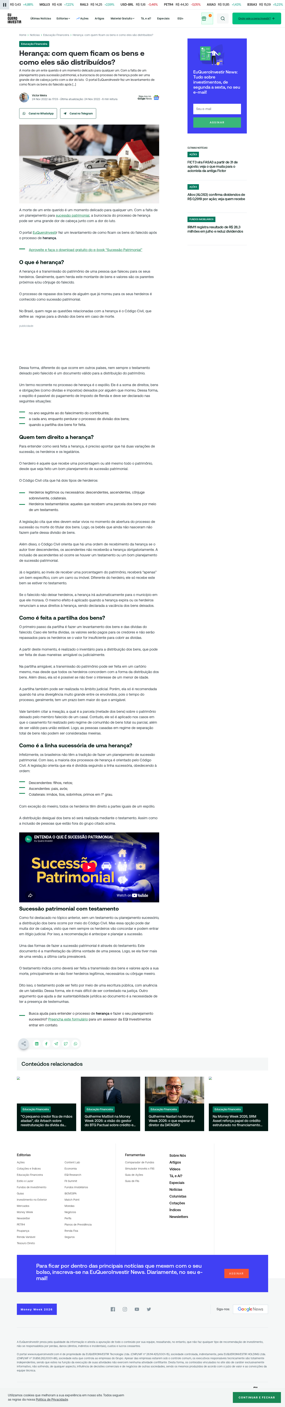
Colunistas (177, 1196)
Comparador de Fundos (139, 1162)
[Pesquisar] (223, 18)
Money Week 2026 (37, 1309)
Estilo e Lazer (25, 1181)
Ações (21, 1162)
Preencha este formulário (68, 1019)
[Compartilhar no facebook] (46, 1044)
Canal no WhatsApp (41, 113)
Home (22, 35)
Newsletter (23, 1218)
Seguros (70, 1237)
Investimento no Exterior (32, 1199)
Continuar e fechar (257, 1397)
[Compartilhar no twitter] (66, 1044)
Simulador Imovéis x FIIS (139, 1168)
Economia (71, 1168)
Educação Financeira (56, 35)
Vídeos (174, 1169)
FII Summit (71, 1181)
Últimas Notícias (40, 18)
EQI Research (73, 1174)
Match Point (72, 1199)
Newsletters (178, 1217)
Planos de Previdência (78, 1224)
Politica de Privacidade (52, 1399)
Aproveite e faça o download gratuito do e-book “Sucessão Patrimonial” (85, 250)
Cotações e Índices (29, 1168)
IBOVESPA (71, 1193)
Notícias (35, 35)
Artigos (99, 18)
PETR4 (21, 1224)
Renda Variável (26, 1237)
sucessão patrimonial (72, 215)
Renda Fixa (71, 1230)
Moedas (69, 1205)
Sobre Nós (177, 1155)
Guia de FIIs (132, 1181)
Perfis (68, 1218)
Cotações (177, 1203)
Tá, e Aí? (175, 1176)
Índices (175, 1210)
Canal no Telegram (81, 113)
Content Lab (72, 1162)
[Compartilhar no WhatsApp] (75, 1044)
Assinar (217, 122)
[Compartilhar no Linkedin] (37, 1044)
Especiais (163, 18)
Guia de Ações (134, 1174)
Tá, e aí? (146, 18)
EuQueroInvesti (44, 232)
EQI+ (180, 18)
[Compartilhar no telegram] (56, 1044)
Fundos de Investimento (31, 1187)
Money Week (25, 1212)
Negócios (70, 1212)
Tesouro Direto (26, 1243)
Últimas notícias (197, 148)
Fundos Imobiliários (76, 1187)
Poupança (23, 1230)
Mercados (23, 1205)
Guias (20, 1193)
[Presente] (207, 18)
